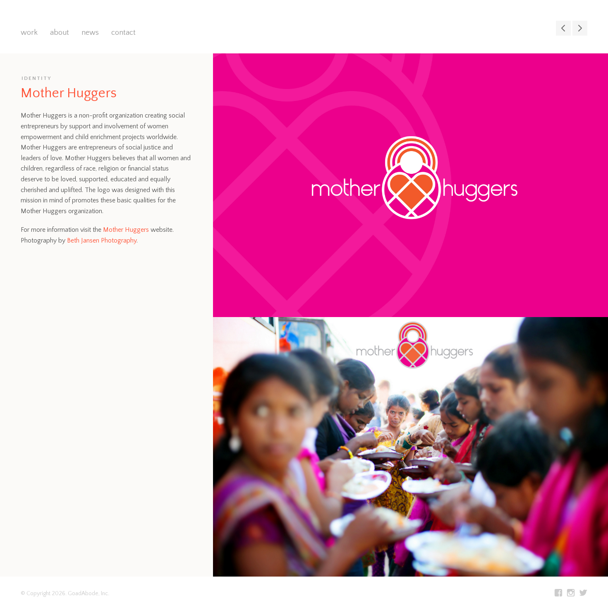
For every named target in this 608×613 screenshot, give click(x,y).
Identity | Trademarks (563, 28)
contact (123, 33)
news (90, 33)
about (59, 33)
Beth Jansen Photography (101, 240)
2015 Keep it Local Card (579, 28)
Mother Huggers (126, 229)
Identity (36, 78)
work (29, 33)
